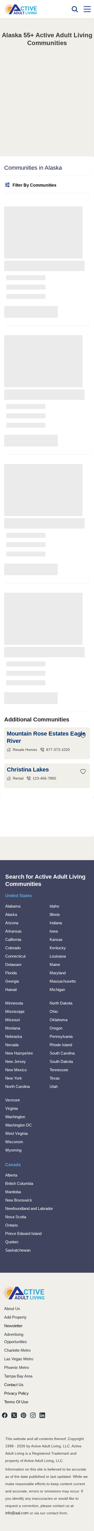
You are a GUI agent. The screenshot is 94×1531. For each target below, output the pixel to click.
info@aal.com (17, 1513)
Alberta (11, 1175)
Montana (12, 1028)
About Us (12, 1308)
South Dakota (61, 1061)
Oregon (56, 1028)
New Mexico (16, 1070)
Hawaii (11, 989)
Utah (54, 1086)
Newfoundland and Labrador (29, 1208)
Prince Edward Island (23, 1233)
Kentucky (58, 948)
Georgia (12, 981)
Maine (55, 964)
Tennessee (59, 1070)
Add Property (15, 1317)
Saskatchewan (18, 1250)
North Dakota (61, 1003)
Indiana (56, 923)
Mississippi (14, 1011)
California (13, 939)
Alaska (11, 914)
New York (13, 1078)
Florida (11, 973)
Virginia (11, 1108)
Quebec (12, 1242)
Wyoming (13, 1150)
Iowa (54, 931)
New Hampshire (19, 1053)
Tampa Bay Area (18, 1376)
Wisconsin (14, 1142)
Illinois (55, 914)
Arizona (11, 923)
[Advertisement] (47, 96)
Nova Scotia (15, 1217)
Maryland (58, 973)
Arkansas (13, 931)
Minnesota (14, 1003)
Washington (15, 1116)
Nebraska (13, 1036)
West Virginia (16, 1133)
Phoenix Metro (16, 1367)
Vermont (12, 1100)
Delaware (13, 964)
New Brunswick (18, 1200)
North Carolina (17, 1086)
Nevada (12, 1045)
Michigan (57, 989)
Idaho (54, 906)
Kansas (56, 939)
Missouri (12, 1020)
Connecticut (15, 956)
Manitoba (13, 1192)
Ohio (54, 1011)
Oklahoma (58, 1020)
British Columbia (19, 1183)
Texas (55, 1078)
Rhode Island (61, 1045)
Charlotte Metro (17, 1350)
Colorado (13, 948)
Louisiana (58, 956)
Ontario (11, 1225)
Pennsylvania (61, 1036)
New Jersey (15, 1061)
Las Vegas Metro (18, 1359)
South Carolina (62, 1053)
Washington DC (18, 1125)
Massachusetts (63, 981)
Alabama (12, 906)
